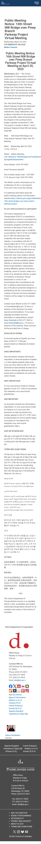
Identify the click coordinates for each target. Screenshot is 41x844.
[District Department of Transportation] (5, 5)
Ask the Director (15, 695)
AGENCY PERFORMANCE (21, 816)
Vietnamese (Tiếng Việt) (18, 714)
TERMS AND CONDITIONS (21, 827)
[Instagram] (18, 832)
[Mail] (26, 832)
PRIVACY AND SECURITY (21, 821)
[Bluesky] (22, 832)
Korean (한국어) (15, 708)
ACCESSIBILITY (17, 818)
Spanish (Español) (16, 711)
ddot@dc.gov (19, 680)
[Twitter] (14, 832)
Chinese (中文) (15, 703)
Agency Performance (17, 697)
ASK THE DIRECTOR (19, 813)
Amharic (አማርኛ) (15, 700)
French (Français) (16, 706)
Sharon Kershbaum (12, 735)
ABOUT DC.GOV (17, 824)
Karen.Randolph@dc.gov (13, 323)
